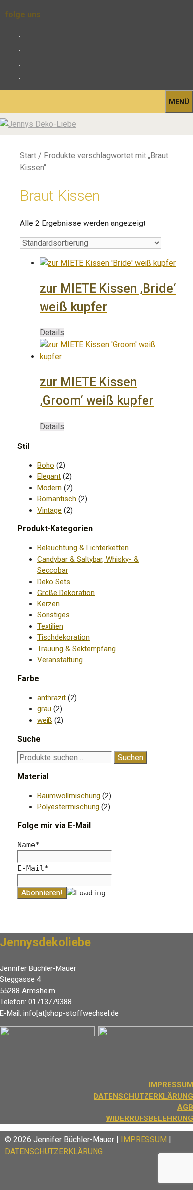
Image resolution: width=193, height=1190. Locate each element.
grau (44, 708)
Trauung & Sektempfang (76, 648)
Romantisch (56, 498)
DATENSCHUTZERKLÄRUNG (143, 1096)
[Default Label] (28, 65)
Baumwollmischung (68, 795)
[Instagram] (28, 50)
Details (52, 332)
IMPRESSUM (144, 1139)
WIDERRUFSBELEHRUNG (149, 1118)
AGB (185, 1107)
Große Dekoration (66, 592)
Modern (49, 487)
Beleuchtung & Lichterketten (83, 547)
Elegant (49, 476)
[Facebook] (28, 36)
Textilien (50, 626)
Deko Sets (53, 581)
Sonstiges (53, 614)
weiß (44, 720)
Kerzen (48, 603)
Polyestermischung (68, 806)
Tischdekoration (63, 637)
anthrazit (51, 697)
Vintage (49, 510)
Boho (45, 465)
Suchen (130, 757)
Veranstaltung (60, 659)
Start (28, 155)
